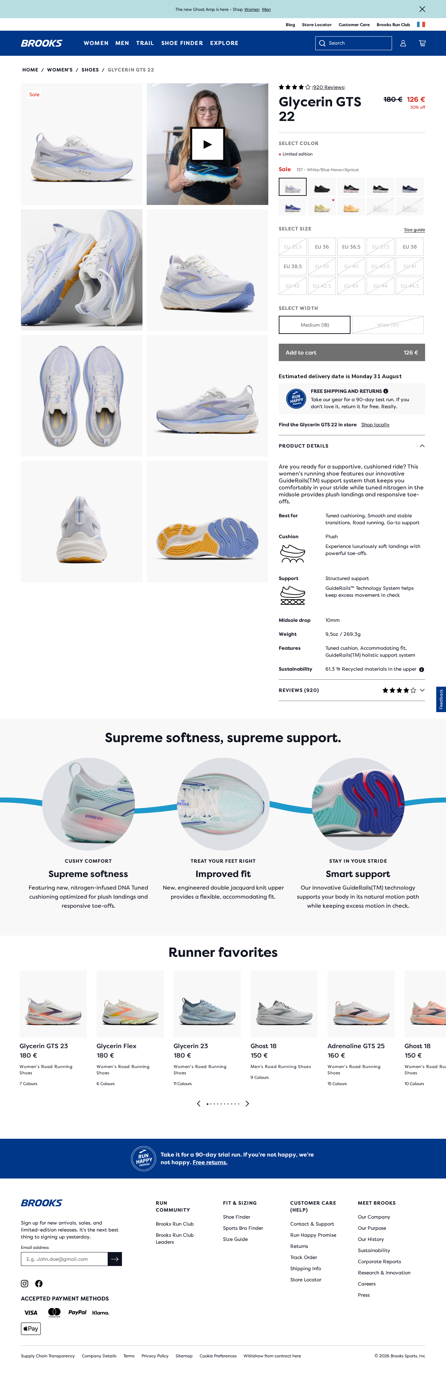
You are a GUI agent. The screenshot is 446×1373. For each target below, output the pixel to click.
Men (266, 9)
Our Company (374, 1217)
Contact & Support (312, 1224)
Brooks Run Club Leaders (175, 1238)
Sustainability (374, 1250)
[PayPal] (77, 1312)
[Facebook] (39, 1283)
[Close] (422, 9)
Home (30, 70)
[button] (82, 144)
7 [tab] (228, 1104)
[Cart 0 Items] (422, 43)
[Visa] (31, 1312)
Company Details (99, 1355)
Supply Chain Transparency (48, 1355)
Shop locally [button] (375, 424)
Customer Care (354, 24)
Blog (290, 24)
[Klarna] (100, 1312)
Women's (60, 70)
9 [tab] (235, 1104)
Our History (371, 1239)
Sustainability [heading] (295, 669)
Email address (35, 1247)
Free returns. (210, 1162)
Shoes (90, 70)
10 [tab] (238, 1104)
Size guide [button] (414, 229)
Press (364, 1295)
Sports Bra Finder (243, 1228)
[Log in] (403, 43)
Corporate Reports (379, 1261)
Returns (299, 1246)
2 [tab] (210, 1104)
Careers (367, 1284)
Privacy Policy (155, 1355)
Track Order (303, 1257)
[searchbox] (357, 43)
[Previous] (198, 1104)
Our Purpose (372, 1228)
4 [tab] (217, 1104)
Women (252, 9)
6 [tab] (224, 1104)
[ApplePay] (31, 1328)
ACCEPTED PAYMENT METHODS (65, 1298)
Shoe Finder (236, 1217)
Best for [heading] (288, 515)
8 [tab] (231, 1104)
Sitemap (184, 1355)
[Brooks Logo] (71, 1204)
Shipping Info (305, 1268)
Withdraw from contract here (272, 1355)
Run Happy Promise (313, 1235)
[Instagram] (24, 1283)
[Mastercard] (54, 1312)
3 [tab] (214, 1104)
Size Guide (235, 1239)
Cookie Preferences (218, 1355)
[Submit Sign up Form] (115, 1259)
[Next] (247, 1104)
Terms (128, 1355)
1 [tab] (207, 1104)
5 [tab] (221, 1104)
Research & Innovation (384, 1272)
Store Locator (317, 24)
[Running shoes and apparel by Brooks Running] (42, 43)
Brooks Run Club (393, 24)
